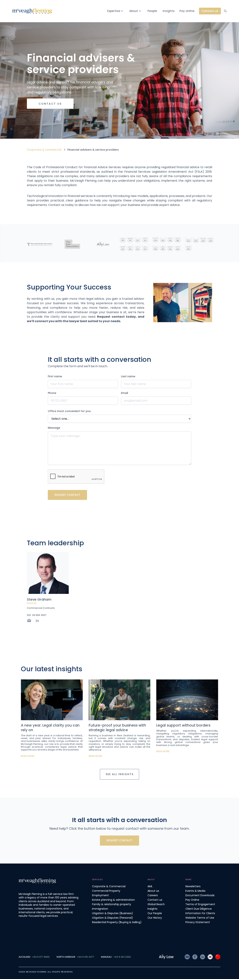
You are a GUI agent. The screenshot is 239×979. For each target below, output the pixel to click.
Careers (153, 895)
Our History (155, 918)
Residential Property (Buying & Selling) (117, 922)
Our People (155, 913)
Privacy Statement (197, 922)
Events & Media (195, 891)
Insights (169, 11)
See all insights (120, 774)
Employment (100, 895)
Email (124, 393)
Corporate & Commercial (108, 886)
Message (54, 428)
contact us (50, 104)
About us (153, 891)
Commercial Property (106, 891)
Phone (52, 393)
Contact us (155, 900)
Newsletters (193, 886)
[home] (32, 11)
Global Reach (156, 904)
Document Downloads (200, 895)
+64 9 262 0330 (122, 956)
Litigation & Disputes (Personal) (112, 918)
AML (150, 886)
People (152, 11)
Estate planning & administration (113, 900)
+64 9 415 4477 (85, 956)
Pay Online (192, 900)
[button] (116, 11)
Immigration (100, 909)
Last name (128, 376)
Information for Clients (200, 913)
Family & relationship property (111, 904)
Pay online (186, 11)
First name (55, 376)
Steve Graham (39, 599)
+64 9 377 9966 (41, 956)
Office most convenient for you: (69, 411)
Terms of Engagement (200, 904)
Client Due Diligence (198, 909)
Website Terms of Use (199, 918)
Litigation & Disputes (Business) (112, 913)
